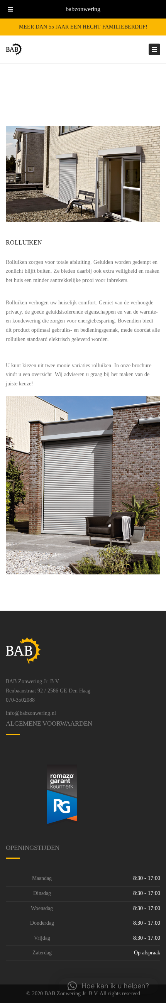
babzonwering (83, 9)
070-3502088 (20, 700)
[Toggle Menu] (10, 9)
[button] (108, 986)
